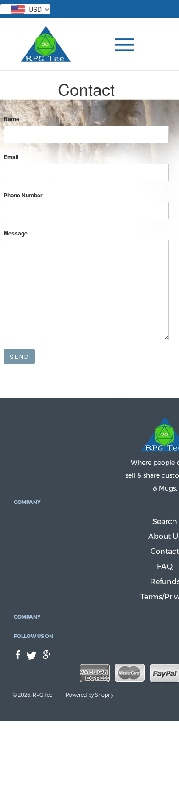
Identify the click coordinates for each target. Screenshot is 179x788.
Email (11, 157)
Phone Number (23, 195)
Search (164, 521)
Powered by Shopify (89, 695)
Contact (165, 551)
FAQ (165, 566)
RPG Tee (42, 695)
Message (16, 233)
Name (11, 119)
